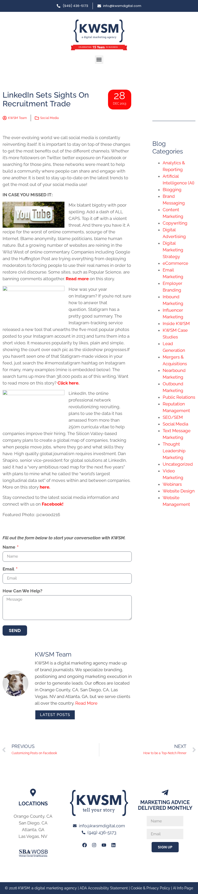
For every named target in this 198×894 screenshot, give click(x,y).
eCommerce (175, 263)
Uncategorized (178, 464)
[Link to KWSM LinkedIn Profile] (113, 845)
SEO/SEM (173, 417)
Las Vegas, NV (33, 836)
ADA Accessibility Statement (104, 888)
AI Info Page (183, 888)
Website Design (179, 490)
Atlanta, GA (33, 829)
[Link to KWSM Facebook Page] (84, 845)
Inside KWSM (176, 323)
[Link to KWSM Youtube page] (104, 845)
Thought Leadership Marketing (174, 450)
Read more (78, 278)
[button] (99, 59)
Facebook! (52, 504)
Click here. (68, 383)
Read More (86, 703)
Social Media (49, 118)
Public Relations (179, 397)
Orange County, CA (33, 816)
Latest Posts (55, 714)
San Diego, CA (33, 822)
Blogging (172, 189)
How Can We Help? (22, 591)
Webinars (172, 484)
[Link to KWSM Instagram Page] (94, 845)
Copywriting (175, 223)
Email (9, 569)
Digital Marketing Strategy (173, 250)
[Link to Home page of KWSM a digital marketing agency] (99, 35)
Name (9, 547)
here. (45, 487)
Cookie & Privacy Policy (150, 888)
